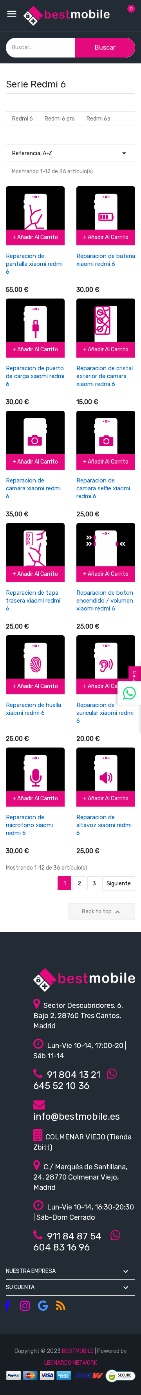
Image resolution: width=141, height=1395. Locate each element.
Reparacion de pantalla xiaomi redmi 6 (34, 263)
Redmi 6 (22, 118)
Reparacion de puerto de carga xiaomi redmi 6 (35, 376)
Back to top (102, 912)
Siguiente (119, 883)
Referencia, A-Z (70, 153)
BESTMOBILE (78, 1351)
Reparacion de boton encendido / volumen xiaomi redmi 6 (104, 600)
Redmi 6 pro (60, 118)
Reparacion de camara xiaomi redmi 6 (33, 488)
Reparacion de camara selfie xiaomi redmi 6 (103, 488)
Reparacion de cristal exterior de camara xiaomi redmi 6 (104, 376)
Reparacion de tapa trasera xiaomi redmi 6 (33, 600)
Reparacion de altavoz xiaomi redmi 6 (104, 825)
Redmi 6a (98, 118)
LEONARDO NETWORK (70, 1363)
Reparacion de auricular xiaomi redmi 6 (105, 712)
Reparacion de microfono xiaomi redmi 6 (29, 825)
